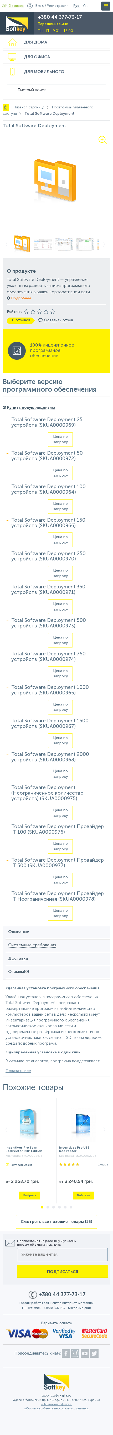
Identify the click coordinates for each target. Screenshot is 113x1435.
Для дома (35, 42)
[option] (56, 182)
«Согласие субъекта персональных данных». (56, 1408)
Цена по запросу (60, 439)
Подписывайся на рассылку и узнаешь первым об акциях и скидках (46, 1243)
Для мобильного (44, 72)
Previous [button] (7, 244)
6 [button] (71, 1207)
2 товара (16, 6)
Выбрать (29, 1195)
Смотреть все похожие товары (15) (56, 1222)
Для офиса (37, 57)
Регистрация (57, 6)
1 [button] (42, 1207)
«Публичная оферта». (56, 1404)
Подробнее (20, 298)
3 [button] (53, 1207)
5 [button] (65, 1207)
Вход (39, 6)
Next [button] (106, 244)
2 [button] (47, 1207)
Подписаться (62, 1272)
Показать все (18, 1071)
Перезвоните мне (53, 24)
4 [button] (59, 1207)
